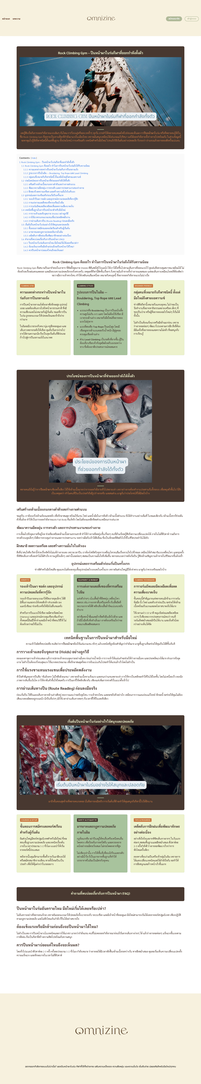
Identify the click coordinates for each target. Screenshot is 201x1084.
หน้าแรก (6, 18)
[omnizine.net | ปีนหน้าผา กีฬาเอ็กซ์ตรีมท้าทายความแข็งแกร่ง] (100, 18)
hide (34, 158)
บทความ (16, 18)
